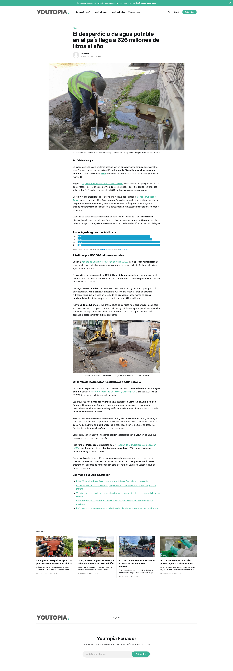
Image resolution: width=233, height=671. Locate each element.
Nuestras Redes (118, 12)
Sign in (177, 12)
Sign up (116, 617)
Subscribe (189, 12)
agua (75, 28)
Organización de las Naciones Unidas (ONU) (102, 183)
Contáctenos (134, 12)
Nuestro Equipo (100, 12)
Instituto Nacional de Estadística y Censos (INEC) (113, 392)
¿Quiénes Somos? (82, 12)
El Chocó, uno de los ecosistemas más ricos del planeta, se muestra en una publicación (117, 508)
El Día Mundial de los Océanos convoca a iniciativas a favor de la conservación (112, 481)
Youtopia (84, 53)
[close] (230, 3)
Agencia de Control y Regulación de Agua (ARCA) (105, 262)
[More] (144, 12)
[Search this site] (169, 12)
